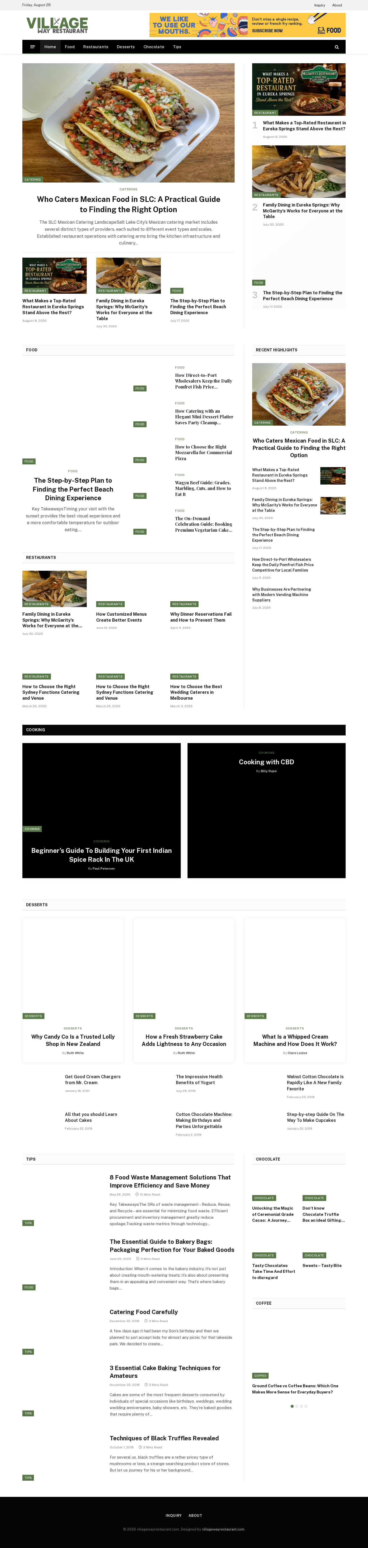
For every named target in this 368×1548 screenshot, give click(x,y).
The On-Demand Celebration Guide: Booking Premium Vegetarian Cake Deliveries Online (203, 524)
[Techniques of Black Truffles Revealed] (62, 1454)
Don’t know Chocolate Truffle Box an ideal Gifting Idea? (322, 1215)
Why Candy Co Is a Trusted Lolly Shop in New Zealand (73, 1040)
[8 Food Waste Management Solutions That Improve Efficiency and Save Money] (62, 1199)
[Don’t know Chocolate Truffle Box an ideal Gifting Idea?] (324, 1186)
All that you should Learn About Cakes (91, 1117)
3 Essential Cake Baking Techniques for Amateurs (165, 1371)
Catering (33, 179)
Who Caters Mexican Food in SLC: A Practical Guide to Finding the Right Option (128, 204)
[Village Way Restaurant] (56, 25)
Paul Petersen (104, 868)
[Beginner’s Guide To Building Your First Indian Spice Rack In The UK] (101, 787)
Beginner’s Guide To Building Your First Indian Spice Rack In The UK (101, 855)
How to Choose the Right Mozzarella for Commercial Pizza (203, 452)
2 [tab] (296, 1406)
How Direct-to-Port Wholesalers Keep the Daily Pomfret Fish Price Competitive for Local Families (203, 381)
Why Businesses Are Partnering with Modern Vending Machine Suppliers (281, 594)
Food (70, 46)
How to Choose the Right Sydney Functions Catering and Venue (50, 692)
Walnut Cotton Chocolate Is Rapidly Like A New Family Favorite (315, 1083)
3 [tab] (301, 1406)
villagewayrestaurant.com (223, 1529)
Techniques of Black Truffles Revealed (164, 1438)
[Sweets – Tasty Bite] (324, 1244)
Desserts (126, 46)
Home (50, 46)
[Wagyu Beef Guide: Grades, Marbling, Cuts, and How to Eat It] (152, 485)
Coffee (260, 1375)
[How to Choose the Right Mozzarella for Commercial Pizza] (152, 449)
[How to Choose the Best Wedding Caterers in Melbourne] (202, 661)
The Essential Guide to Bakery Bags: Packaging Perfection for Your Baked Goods (172, 1245)
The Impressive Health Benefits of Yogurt (199, 1079)
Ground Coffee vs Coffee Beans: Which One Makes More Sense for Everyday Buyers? (295, 1389)
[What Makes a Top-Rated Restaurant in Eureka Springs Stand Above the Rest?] (54, 276)
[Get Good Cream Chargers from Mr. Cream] (41, 1087)
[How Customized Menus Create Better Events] (128, 589)
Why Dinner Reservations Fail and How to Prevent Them (201, 617)
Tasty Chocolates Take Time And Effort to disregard (273, 1271)
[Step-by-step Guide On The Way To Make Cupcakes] (263, 1125)
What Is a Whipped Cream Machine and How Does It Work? (295, 1040)
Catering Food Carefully (144, 1311)
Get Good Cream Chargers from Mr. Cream (93, 1079)
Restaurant (35, 290)
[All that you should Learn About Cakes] (41, 1125)
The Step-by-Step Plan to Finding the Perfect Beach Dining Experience (198, 306)
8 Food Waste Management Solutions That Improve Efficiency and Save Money (170, 1181)
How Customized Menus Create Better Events (121, 617)
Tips (177, 46)
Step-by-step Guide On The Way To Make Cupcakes (315, 1117)
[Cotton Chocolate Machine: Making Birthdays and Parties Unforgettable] (152, 1125)
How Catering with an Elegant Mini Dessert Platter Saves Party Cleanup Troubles (204, 417)
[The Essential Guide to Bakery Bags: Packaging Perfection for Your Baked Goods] (62, 1263)
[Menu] (32, 47)
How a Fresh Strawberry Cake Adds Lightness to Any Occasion (184, 1040)
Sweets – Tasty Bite (322, 1265)
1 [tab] (292, 1406)
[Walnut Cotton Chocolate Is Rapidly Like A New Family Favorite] (263, 1087)
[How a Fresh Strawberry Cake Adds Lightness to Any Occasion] (184, 968)
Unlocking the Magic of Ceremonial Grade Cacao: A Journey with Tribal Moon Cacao (273, 1215)
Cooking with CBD (266, 762)
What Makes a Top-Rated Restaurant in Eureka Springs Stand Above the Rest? (53, 306)
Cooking (32, 829)
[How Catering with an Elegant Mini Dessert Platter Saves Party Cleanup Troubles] (152, 413)
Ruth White (75, 1053)
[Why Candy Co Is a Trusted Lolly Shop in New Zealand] (73, 968)
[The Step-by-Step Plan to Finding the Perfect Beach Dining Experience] (202, 276)
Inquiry (319, 5)
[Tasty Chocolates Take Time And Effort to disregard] (274, 1244)
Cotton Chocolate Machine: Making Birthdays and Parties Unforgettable (204, 1120)
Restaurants (95, 46)
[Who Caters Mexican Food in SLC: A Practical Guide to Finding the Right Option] (128, 123)
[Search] (336, 47)
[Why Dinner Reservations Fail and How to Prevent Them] (202, 589)
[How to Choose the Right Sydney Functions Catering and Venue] (54, 661)
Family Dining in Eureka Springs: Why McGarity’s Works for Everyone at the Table (124, 309)
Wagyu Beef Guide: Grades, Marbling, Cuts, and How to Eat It (203, 488)
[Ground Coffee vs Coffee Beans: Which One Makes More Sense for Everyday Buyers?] (299, 1347)
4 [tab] (306, 1406)
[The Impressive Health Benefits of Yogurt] (152, 1087)
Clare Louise (297, 1053)
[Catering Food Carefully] (62, 1328)
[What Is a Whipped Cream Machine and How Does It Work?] (295, 968)
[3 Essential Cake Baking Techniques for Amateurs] (62, 1390)
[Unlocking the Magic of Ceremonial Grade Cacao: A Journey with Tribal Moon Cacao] (274, 1186)
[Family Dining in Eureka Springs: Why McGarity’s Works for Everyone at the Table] (128, 276)
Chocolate (154, 46)
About (337, 5)
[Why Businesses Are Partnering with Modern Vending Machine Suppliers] (333, 595)
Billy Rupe (269, 771)
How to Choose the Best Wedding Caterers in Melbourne (196, 692)
